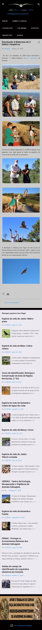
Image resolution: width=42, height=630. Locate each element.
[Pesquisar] (38, 4)
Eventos (35, 28)
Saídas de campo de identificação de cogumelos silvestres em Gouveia (15, 569)
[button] (38, 42)
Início (5, 21)
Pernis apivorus (30, 58)
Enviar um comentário (11, 302)
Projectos (7, 35)
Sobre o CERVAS (19, 21)
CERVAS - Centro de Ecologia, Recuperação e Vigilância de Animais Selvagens (16, 484)
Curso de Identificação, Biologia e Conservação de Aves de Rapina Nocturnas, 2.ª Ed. (18, 376)
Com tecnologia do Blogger (22, 625)
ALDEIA (20, 35)
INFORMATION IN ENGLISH (17, 14)
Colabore (21, 28)
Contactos (7, 28)
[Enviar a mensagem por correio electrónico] (8, 295)
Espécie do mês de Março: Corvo (17, 430)
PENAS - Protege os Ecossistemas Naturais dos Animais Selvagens (15, 541)
